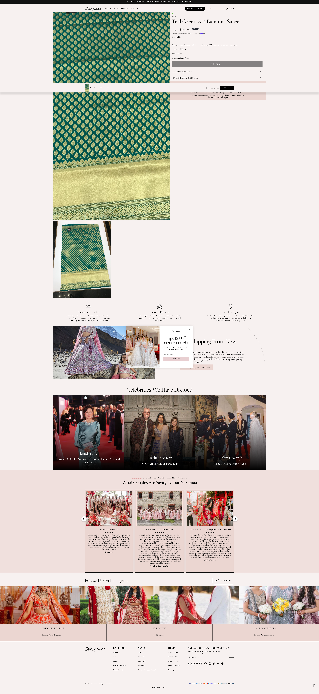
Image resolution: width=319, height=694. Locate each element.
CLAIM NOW (176, 358)
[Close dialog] (190, 329)
